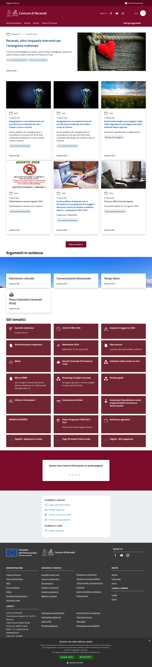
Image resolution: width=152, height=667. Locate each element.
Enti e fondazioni (13, 587)
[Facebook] (110, 13)
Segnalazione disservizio (51, 617)
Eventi (114, 599)
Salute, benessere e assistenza (88, 591)
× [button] (149, 641)
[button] (76, 662)
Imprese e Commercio (50, 587)
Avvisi (16, 113)
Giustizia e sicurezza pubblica (88, 579)
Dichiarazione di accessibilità (88, 625)
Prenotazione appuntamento (52, 613)
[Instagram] (121, 13)
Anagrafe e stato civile (50, 574)
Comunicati (15, 34)
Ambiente (80, 587)
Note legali (80, 621)
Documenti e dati (13, 600)
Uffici (8, 583)
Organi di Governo (13, 574)
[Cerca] (143, 13)
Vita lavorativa (47, 583)
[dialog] (76, 652)
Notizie (114, 574)
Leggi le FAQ (46, 621)
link (99, 652)
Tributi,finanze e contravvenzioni (89, 583)
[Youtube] (116, 13)
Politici (9, 591)
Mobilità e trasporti (49, 596)
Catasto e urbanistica (49, 591)
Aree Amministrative (14, 579)
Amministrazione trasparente (88, 613)
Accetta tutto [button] (67, 657)
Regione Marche (12, 3)
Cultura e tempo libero (50, 579)
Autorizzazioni (82, 596)
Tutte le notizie (75, 244)
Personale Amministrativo (16, 596)
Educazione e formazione (86, 574)
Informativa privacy (84, 617)
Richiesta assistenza (49, 625)
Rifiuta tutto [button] (85, 657)
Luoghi (114, 595)
